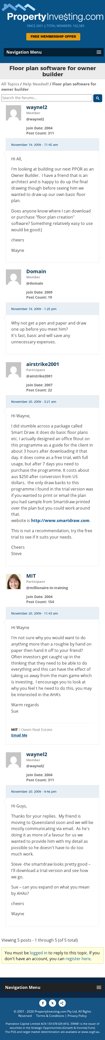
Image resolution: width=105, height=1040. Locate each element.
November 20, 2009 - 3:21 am (33, 401)
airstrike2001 (42, 364)
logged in (38, 953)
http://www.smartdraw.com (60, 520)
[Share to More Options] (62, 1003)
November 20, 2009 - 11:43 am (34, 613)
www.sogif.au (90, 1032)
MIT (31, 576)
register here (77, 958)
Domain (36, 271)
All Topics (10, 83)
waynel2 (36, 107)
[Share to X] (52, 1003)
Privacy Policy (77, 1016)
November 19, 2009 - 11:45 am (34, 144)
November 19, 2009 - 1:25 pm (34, 309)
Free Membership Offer (53, 36)
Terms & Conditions (50, 1016)
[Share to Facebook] (42, 1003)
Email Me (19, 735)
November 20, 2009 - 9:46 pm (34, 791)
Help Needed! (36, 83)
